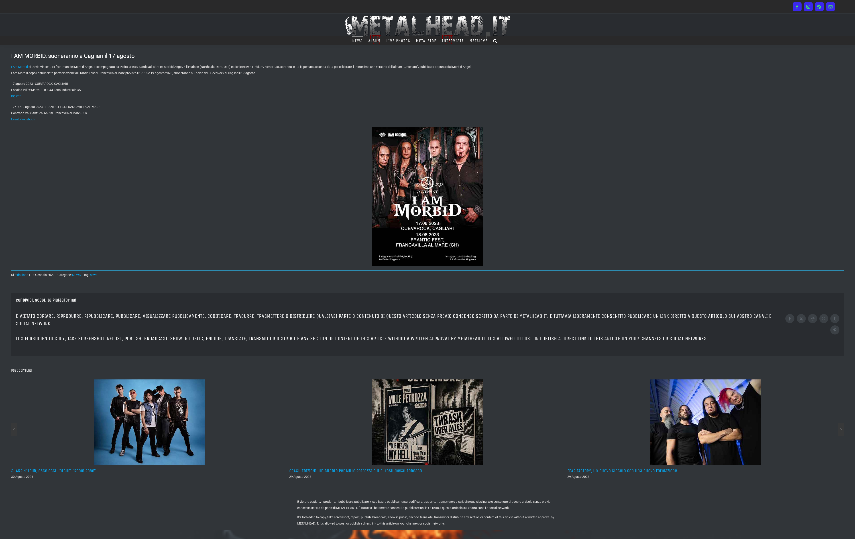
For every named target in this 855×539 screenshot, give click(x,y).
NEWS (76, 275)
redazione (21, 275)
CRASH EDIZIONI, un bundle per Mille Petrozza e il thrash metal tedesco (77, 470)
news (93, 275)
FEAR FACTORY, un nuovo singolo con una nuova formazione (344, 470)
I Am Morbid (19, 67)
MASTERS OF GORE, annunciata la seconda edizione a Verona (622, 470)
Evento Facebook (23, 119)
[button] (495, 40)
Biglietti (16, 96)
